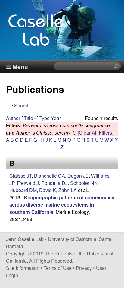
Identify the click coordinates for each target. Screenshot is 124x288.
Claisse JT (20, 175)
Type (44, 118)
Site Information (22, 267)
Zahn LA (67, 190)
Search (21, 105)
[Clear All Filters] (95, 132)
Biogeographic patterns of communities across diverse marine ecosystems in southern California (61, 205)
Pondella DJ (54, 182)
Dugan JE (78, 175)
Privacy (84, 267)
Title (28, 118)
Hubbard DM (23, 190)
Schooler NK (84, 182)
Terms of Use (58, 267)
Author (13, 118)
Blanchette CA (49, 175)
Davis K (47, 190)
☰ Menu (17, 66)
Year (56, 118)
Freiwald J (28, 182)
